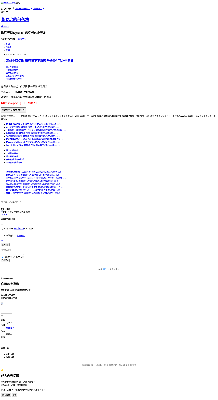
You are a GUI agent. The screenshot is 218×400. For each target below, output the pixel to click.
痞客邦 (17, 228)
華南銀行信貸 (12, 73)
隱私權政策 (123, 365)
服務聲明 (133, 365)
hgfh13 (4, 214)
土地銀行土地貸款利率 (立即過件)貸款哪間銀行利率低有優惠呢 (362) (36, 130)
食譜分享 (21, 236)
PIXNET (90, 365)
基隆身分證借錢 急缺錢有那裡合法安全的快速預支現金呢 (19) (33, 124)
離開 (14, 395)
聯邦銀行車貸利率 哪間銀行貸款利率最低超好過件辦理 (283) (33, 136)
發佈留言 (5, 260)
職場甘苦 (22, 39)
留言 (22, 228)
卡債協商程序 (12, 70)
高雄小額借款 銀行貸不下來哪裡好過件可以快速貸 (39, 60)
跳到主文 (5, 26)
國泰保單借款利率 (14, 79)
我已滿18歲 (6, 395)
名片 (8, 50)
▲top (3, 240)
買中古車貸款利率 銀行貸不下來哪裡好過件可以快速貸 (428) (33, 142)
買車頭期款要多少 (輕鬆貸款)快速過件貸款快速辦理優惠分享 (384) (35, 139)
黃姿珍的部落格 (15, 19)
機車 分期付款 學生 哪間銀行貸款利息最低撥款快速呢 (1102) (33, 145)
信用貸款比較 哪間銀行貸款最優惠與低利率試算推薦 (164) (32, 133)
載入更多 (5, 245)
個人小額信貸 (12, 67)
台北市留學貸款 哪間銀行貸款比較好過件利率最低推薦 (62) (32, 127)
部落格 (9, 47)
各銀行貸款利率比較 (15, 76)
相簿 (8, 44)
